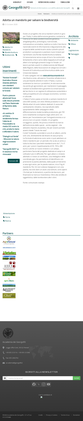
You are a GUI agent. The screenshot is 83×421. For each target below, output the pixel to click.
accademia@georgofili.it (14, 363)
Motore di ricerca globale (46, 2)
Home (40, 14)
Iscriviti (76, 378)
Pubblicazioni (65, 2)
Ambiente (74, 40)
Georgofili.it (17, 2)
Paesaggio (74, 54)
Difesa (73, 44)
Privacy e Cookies (51, 415)
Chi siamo (30, 2)
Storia (7, 217)
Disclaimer (76, 415)
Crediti (40, 415)
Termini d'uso (65, 415)
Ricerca (8, 221)
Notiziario (47, 14)
